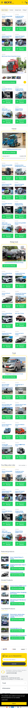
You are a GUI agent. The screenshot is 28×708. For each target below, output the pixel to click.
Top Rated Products (8, 609)
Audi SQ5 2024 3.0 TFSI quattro (18, 635)
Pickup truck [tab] (14, 242)
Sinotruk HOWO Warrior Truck (5, 385)
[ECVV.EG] (9, 2)
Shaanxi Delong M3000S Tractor (19, 109)
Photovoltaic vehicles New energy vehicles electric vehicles (17, 616)
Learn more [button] (5, 699)
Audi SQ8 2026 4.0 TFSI (16, 628)
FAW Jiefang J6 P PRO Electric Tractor (7, 37)
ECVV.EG (3, 14)
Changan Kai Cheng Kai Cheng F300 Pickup (20, 294)
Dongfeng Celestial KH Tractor (14, 149)
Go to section (22, 465)
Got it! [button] (14, 703)
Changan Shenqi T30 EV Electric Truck (20, 405)
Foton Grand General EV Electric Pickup (14, 262)
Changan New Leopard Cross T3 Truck (14, 374)
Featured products (7, 552)
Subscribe (14, 664)
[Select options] (25, 82)
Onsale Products (7, 580)
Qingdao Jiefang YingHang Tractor (19, 89)
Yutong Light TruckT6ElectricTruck (7, 445)
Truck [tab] (14, 353)
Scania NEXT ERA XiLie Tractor (7, 89)
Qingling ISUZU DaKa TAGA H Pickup (20, 274)
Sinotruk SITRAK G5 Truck (19, 425)
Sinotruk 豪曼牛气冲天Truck (20, 445)
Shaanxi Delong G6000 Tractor (7, 17)
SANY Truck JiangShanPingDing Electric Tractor (6, 109)
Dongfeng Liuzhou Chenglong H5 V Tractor (19, 17)
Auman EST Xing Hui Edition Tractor (20, 37)
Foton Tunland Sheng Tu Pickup (7, 274)
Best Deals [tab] (5, 10)
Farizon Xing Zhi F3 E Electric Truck (6, 425)
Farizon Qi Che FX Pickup (6, 294)
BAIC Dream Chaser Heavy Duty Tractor (11, 56)
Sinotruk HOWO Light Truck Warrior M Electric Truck (7, 405)
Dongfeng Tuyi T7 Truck (19, 385)
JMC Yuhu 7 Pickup (19, 313)
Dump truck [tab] (18, 10)
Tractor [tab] (11, 10)
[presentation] (2, 649)
